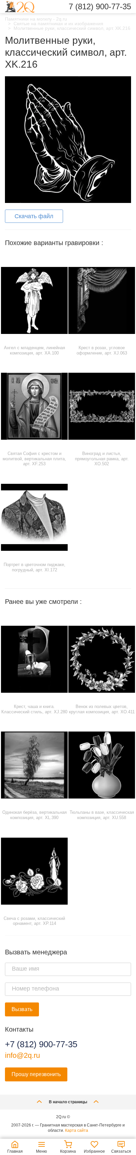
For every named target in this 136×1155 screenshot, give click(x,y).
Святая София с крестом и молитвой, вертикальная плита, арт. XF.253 (34, 458)
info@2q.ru (22, 1055)
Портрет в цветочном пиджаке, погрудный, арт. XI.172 (34, 567)
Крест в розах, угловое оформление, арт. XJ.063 (102, 350)
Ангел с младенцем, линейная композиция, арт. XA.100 (34, 350)
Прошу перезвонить (36, 1074)
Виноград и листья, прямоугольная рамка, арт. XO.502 (102, 458)
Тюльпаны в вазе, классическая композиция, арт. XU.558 (102, 815)
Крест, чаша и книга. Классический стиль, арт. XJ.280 (34, 709)
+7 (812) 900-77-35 (41, 1044)
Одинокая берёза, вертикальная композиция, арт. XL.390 (34, 815)
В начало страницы (68, 1102)
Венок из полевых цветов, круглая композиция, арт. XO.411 (102, 709)
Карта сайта (76, 1130)
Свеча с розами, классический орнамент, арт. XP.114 (34, 921)
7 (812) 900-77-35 (100, 7)
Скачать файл (34, 216)
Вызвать (22, 1009)
